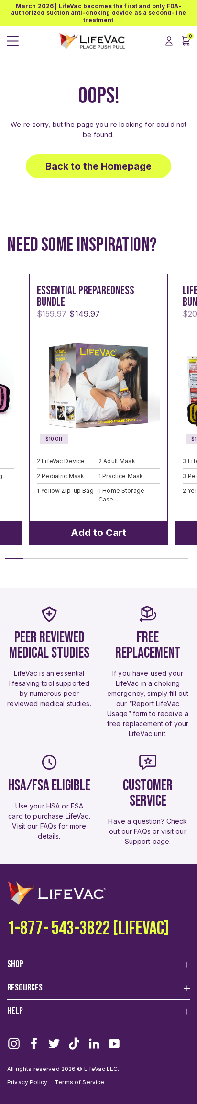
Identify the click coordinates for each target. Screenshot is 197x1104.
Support (138, 841)
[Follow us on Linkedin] (94, 1043)
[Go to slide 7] (124, 558)
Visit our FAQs (34, 826)
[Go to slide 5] (87, 558)
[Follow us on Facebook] (34, 1043)
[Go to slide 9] (161, 558)
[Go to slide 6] (106, 558)
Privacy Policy (27, 1082)
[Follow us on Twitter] (54, 1043)
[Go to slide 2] (32, 558)
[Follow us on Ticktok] (74, 1043)
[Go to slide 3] (51, 558)
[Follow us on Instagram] (14, 1043)
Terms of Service (79, 1082)
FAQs (142, 831)
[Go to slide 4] (69, 558)
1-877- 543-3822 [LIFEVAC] (88, 928)
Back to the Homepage (98, 166)
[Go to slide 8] (142, 558)
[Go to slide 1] (14, 558)
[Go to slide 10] (179, 558)
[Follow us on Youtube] (114, 1043)
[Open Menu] (12, 41)
